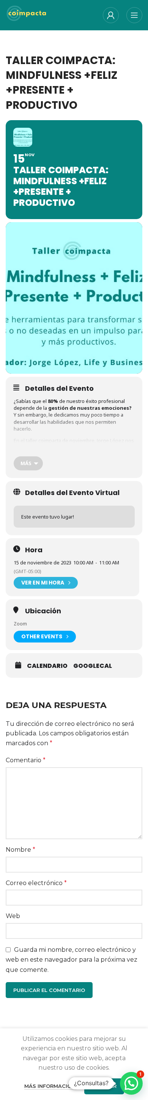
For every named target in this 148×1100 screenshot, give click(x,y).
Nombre (20, 849)
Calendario (47, 666)
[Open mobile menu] (134, 15)
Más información (50, 1086)
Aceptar (104, 1086)
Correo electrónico (36, 883)
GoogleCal (92, 666)
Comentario (26, 760)
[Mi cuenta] (111, 15)
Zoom (20, 623)
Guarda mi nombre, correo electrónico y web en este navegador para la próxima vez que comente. (71, 959)
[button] (131, 1083)
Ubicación (43, 611)
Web (13, 916)
